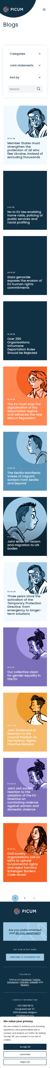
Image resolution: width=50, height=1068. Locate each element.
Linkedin (34, 982)
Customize (25, 1054)
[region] (25, 1042)
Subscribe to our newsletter (25, 957)
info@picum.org (25, 1015)
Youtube (24, 982)
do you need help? (28, 933)
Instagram (13, 982)
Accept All (25, 1046)
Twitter (36, 979)
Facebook (26, 979)
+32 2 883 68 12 (25, 1005)
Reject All (25, 1062)
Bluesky (25, 985)
